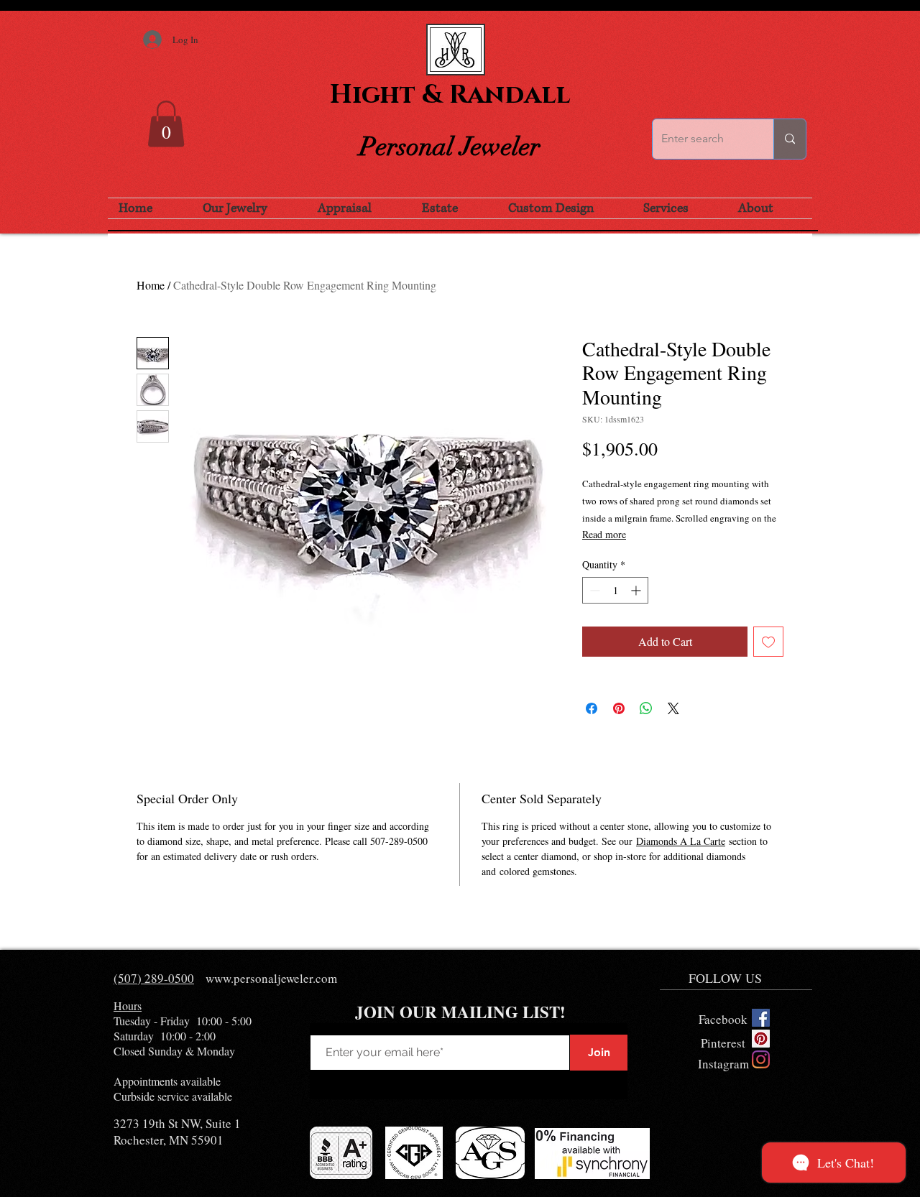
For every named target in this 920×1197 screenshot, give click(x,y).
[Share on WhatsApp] (646, 708)
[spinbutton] (615, 590)
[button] (166, 124)
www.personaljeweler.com (271, 978)
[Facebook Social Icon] (761, 1018)
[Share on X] (673, 708)
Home (151, 284)
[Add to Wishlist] (768, 642)
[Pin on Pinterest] (618, 708)
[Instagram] (761, 1059)
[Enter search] (789, 139)
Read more (604, 534)
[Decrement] (593, 590)
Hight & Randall (450, 95)
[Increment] (637, 590)
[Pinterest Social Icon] (761, 1039)
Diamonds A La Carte (680, 841)
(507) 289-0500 (154, 978)
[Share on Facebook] (591, 708)
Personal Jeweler (449, 146)
